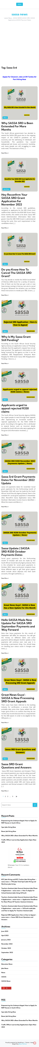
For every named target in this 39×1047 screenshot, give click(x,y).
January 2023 (6, 940)
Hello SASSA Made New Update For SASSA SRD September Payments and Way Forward (18, 624)
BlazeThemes (23, 1044)
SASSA (3, 977)
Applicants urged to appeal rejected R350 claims (15, 408)
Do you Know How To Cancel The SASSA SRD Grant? (16, 273)
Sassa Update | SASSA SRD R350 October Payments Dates (15, 552)
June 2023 (4, 931)
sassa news (19, 14)
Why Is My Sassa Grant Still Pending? (16, 338)
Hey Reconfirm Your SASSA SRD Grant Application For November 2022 (14, 199)
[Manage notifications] (34, 1043)
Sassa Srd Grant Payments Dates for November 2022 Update (18, 480)
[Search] (35, 805)
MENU (19, 4)
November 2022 (7, 944)
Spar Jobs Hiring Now (8, 827)
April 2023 (5, 935)
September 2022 (7, 952)
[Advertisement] (19, 45)
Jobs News (6, 189)
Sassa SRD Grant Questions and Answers (16, 765)
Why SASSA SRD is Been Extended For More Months (17, 126)
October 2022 (6, 948)
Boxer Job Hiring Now (8, 831)
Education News (6, 964)
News (5, 117)
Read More (4, 153)
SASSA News (5, 981)
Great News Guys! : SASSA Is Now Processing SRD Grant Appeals (17, 698)
